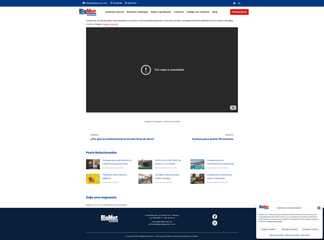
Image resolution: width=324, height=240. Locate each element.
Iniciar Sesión (97, 205)
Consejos (158, 121)
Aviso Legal (305, 235)
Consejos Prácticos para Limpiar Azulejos (167, 176)
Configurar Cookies (310, 229)
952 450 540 (117, 3)
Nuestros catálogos (137, 12)
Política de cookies (276, 235)
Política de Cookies (274, 221)
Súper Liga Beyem (161, 12)
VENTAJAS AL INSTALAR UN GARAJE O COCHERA (168, 162)
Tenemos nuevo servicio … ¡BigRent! (115, 176)
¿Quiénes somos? (114, 12)
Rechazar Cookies (289, 229)
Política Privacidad (292, 235)
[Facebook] (234, 3)
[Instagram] (239, 3)
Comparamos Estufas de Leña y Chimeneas (219, 176)
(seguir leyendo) (110, 24)
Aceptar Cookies (268, 229)
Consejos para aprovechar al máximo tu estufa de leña (117, 162)
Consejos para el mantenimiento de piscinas (220, 162)
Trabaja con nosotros (197, 12)
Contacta (179, 12)
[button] (319, 208)
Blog (214, 12)
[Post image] (93, 164)
